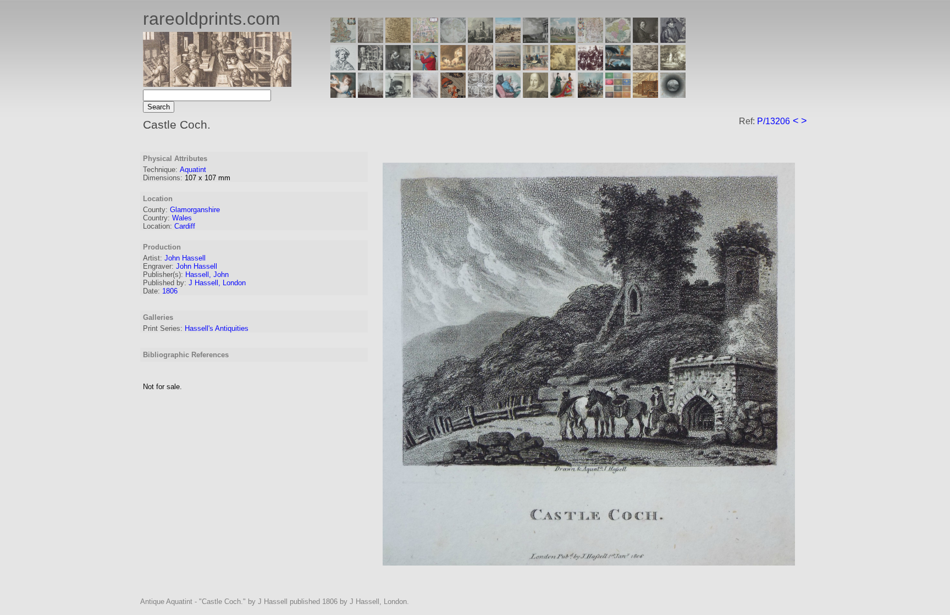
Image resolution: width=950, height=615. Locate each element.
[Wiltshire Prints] (563, 40)
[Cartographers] (673, 40)
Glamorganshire (195, 210)
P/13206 (773, 121)
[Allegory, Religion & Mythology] (480, 94)
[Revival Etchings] (425, 94)
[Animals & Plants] (453, 67)
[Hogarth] (398, 67)
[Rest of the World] (453, 40)
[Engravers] (343, 67)
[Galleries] (618, 67)
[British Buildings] (480, 40)
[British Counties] (343, 40)
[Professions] (508, 94)
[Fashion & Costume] (563, 94)
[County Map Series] (398, 40)
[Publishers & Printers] (370, 67)
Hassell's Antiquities (216, 328)
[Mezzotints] (673, 67)
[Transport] (535, 67)
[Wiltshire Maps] (590, 40)
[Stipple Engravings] (343, 94)
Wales (182, 218)
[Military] (590, 94)
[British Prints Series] (370, 40)
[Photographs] (590, 67)
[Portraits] (480, 67)
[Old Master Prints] (645, 67)
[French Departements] (618, 40)
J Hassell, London (217, 283)
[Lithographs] (398, 94)
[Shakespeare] (535, 94)
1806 (170, 291)
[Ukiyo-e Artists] (453, 94)
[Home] (217, 83)
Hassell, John (207, 274)
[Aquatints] (370, 94)
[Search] (673, 94)
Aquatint (193, 169)
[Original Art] (563, 67)
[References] (645, 94)
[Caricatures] (425, 67)
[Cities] (508, 40)
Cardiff (184, 226)
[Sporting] (508, 67)
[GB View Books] (618, 94)
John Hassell (185, 258)
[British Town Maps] (425, 40)
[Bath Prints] (535, 40)
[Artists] (645, 40)
